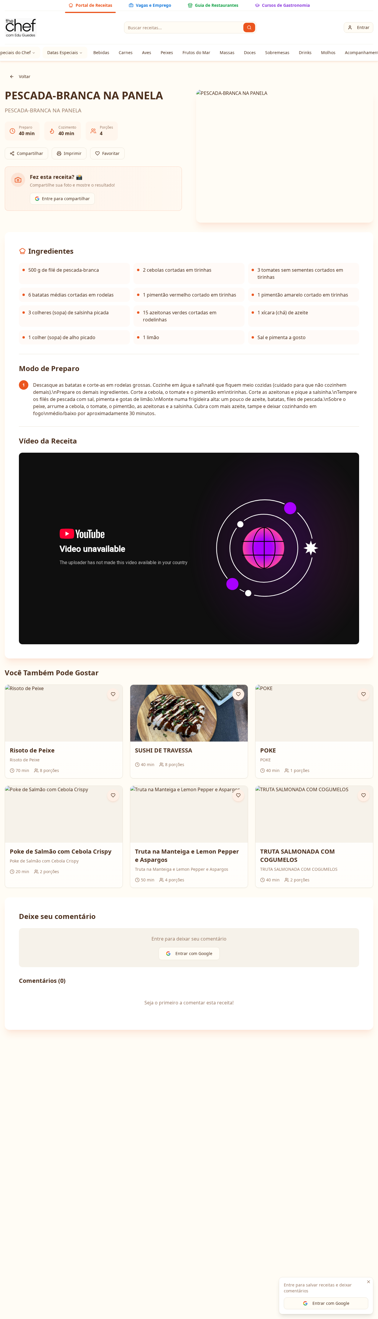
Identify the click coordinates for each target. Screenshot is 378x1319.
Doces (250, 52)
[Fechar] (368, 1281)
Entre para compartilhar (66, 198)
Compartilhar (30, 153)
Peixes (167, 52)
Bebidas (101, 52)
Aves (146, 52)
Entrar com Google (330, 1303)
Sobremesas (277, 52)
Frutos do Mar (196, 52)
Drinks (305, 52)
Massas (227, 52)
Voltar (24, 76)
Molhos (328, 52)
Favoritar (111, 153)
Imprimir (73, 153)
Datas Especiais (62, 52)
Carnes (126, 52)
